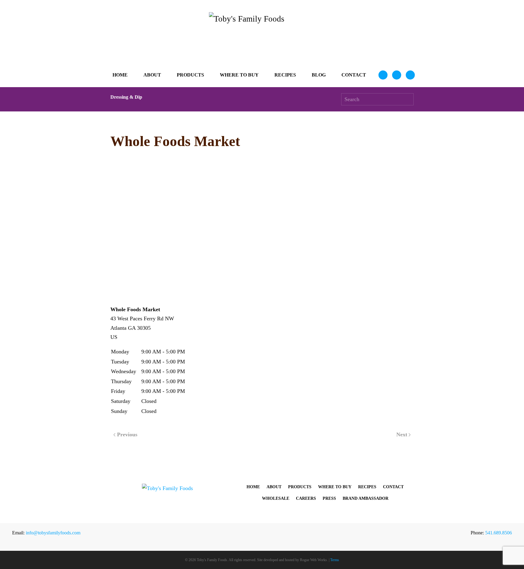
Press (329, 498)
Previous (127, 434)
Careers (306, 498)
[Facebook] (396, 75)
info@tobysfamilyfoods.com (53, 532)
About (274, 487)
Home (120, 74)
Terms (334, 560)
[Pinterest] (410, 75)
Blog (319, 74)
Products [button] (190, 74)
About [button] (152, 74)
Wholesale (275, 498)
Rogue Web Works (313, 560)
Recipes (285, 74)
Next (401, 434)
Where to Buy (239, 74)
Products (299, 487)
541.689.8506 (498, 532)
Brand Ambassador (365, 498)
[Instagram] (383, 75)
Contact (353, 74)
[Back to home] (262, 37)
